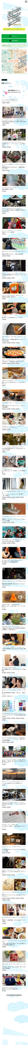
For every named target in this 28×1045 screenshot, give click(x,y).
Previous (3, 61)
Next (24, 61)
